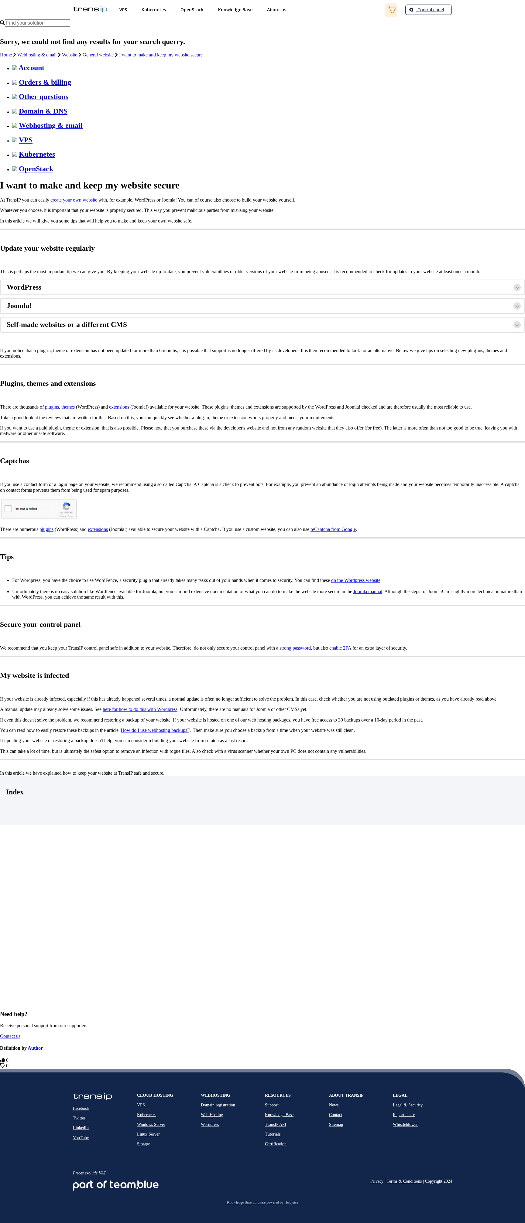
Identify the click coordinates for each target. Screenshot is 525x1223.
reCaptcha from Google (333, 529)
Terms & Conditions (404, 1181)
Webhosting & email (37, 54)
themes (68, 406)
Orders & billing (45, 82)
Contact (335, 1115)
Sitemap (336, 1124)
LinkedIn (81, 1128)
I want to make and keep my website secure (161, 54)
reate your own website (75, 199)
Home (6, 54)
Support (272, 1105)
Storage (143, 1144)
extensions (119, 406)
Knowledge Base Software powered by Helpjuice (262, 1202)
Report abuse (404, 1115)
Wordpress (210, 1124)
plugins (52, 406)
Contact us (10, 1036)
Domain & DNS (43, 111)
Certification (276, 1144)
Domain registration (218, 1105)
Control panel (430, 9)
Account (31, 68)
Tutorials (272, 1134)
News (333, 1105)
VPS (26, 140)
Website (69, 54)
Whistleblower (405, 1124)
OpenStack (36, 169)
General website (98, 54)
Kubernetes (37, 154)
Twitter (79, 1118)
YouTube (81, 1138)
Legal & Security (408, 1105)
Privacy (376, 1181)
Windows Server (151, 1124)
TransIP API (275, 1124)
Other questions (43, 96)
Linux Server (148, 1134)
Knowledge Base (279, 1115)
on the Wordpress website (355, 580)
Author (35, 1048)
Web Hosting (212, 1115)
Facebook (81, 1108)
